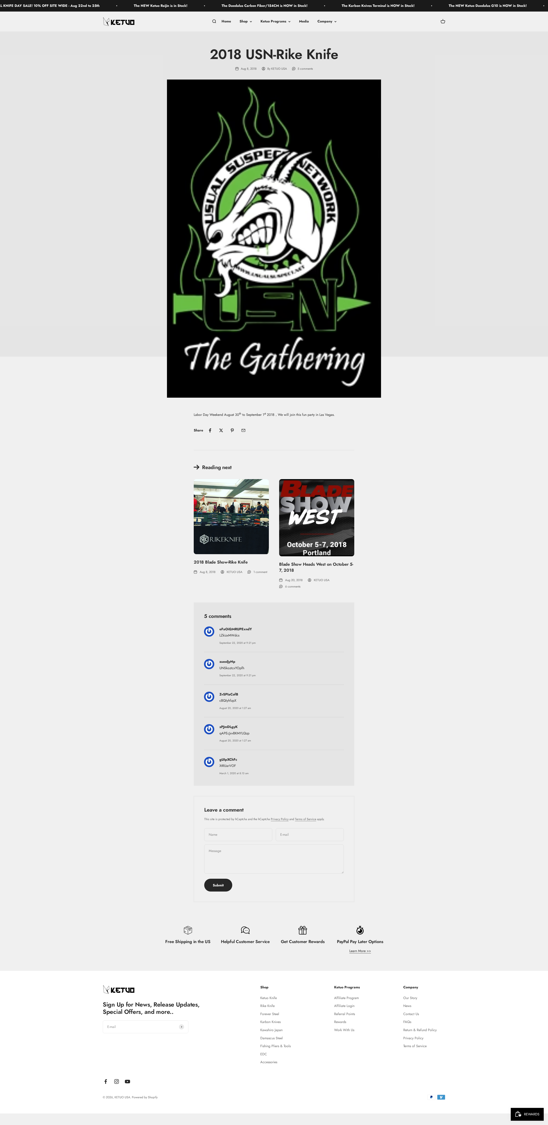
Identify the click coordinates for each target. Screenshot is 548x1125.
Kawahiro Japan (271, 1030)
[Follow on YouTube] (127, 1081)
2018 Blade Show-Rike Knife (221, 562)
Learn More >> (360, 950)
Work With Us (344, 1030)
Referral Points (344, 1013)
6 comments (293, 586)
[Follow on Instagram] (116, 1081)
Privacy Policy (280, 819)
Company (324, 21)
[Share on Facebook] (210, 430)
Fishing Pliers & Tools (275, 1046)
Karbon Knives (270, 1021)
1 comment (260, 572)
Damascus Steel (271, 1038)
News (407, 1005)
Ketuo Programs (273, 21)
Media (304, 21)
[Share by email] (243, 430)
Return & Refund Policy (420, 1030)
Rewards (340, 1021)
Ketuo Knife (268, 997)
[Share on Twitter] (221, 430)
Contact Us (411, 1013)
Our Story (410, 997)
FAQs (407, 1021)
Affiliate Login (344, 1005)
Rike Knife (267, 1005)
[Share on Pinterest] (232, 430)
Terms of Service (305, 819)
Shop (244, 21)
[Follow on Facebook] (106, 1081)
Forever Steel (269, 1013)
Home (226, 21)
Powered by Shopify (145, 1097)
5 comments (305, 68)
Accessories (268, 1062)
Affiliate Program (346, 997)
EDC (263, 1054)
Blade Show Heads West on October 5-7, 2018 (316, 567)
